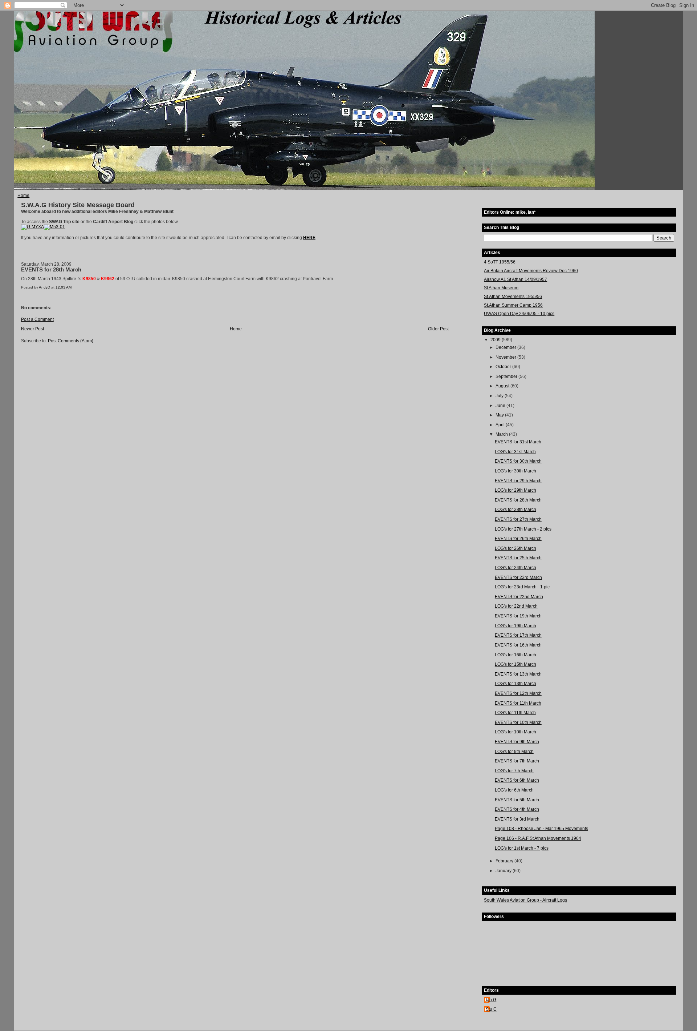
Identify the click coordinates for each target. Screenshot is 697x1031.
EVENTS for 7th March (517, 761)
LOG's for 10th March (515, 731)
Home (23, 195)
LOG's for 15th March (515, 664)
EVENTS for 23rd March (518, 577)
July (500, 395)
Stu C (491, 1009)
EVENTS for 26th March (518, 538)
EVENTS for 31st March (518, 441)
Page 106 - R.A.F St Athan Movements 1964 (538, 838)
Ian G (491, 999)
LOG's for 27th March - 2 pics (523, 529)
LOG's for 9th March (514, 751)
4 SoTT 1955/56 (499, 262)
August (503, 385)
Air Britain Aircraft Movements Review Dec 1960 (531, 270)
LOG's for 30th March (515, 471)
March (502, 434)
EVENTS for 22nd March (519, 596)
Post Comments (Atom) (70, 340)
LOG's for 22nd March (516, 606)
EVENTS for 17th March (518, 635)
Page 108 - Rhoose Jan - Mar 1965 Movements (541, 828)
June (501, 405)
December (506, 347)
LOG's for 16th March (515, 654)
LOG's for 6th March (514, 790)
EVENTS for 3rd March (517, 819)
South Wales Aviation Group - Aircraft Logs (525, 900)
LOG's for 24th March (515, 567)
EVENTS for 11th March (518, 703)
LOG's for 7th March (514, 770)
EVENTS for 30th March (518, 461)
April (501, 424)
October (504, 366)
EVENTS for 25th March (518, 557)
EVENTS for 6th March (517, 780)
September (507, 376)
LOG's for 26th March (515, 548)
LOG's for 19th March (515, 625)
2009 (496, 339)
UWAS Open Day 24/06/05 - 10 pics (519, 313)
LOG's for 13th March (515, 683)
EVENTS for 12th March (518, 693)
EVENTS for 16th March (518, 645)
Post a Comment (37, 319)
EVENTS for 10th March (518, 722)
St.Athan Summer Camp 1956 (513, 305)
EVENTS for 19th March (518, 616)
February (505, 860)
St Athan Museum (501, 287)
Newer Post (32, 328)
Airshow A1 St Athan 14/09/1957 (515, 279)
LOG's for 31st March (515, 451)
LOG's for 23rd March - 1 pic (522, 586)
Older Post (438, 328)
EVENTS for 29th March (518, 480)
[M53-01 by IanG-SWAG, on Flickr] (54, 226)
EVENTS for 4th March (517, 809)
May (500, 415)
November (506, 357)
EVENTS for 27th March (518, 519)
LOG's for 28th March (515, 509)
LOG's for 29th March (515, 490)
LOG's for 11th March (515, 712)
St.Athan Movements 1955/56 (513, 296)
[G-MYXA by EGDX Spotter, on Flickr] (32, 226)
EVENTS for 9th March (517, 741)
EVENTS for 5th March (517, 799)
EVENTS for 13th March (518, 674)
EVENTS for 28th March (518, 500)
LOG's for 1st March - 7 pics (522, 848)
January (504, 870)
